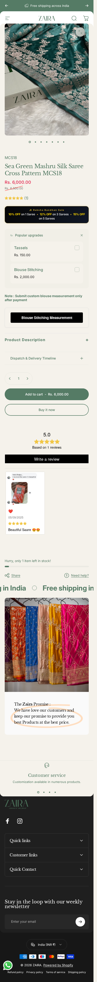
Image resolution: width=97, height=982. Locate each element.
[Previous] (6, 5)
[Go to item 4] (47, 142)
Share (15, 575)
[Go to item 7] (64, 142)
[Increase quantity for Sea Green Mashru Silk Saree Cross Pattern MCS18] (27, 378)
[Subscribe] (80, 921)
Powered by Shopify (58, 965)
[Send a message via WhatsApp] (7, 965)
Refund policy (16, 972)
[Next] (87, 5)
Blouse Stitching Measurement (46, 317)
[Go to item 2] (35, 142)
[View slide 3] (50, 792)
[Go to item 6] (58, 142)
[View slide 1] (38, 792)
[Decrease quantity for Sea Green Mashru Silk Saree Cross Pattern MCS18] (10, 378)
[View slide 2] (44, 792)
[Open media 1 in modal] (80, 32)
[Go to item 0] (30, 142)
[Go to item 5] (52, 142)
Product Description (47, 340)
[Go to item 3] (41, 142)
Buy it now (47, 410)
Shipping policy (77, 972)
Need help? (80, 575)
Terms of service (55, 972)
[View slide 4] (55, 792)
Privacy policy (34, 972)
